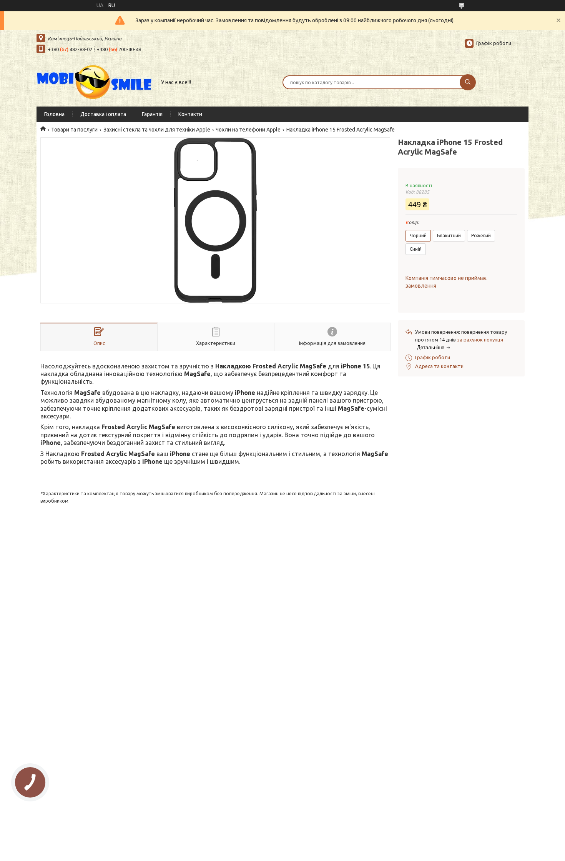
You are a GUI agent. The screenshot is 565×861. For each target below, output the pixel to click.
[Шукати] (468, 82)
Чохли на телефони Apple (248, 130)
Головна (54, 114)
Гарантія (152, 114)
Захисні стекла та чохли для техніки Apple (156, 130)
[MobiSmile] (94, 81)
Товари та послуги (74, 130)
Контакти (190, 114)
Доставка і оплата (103, 114)
